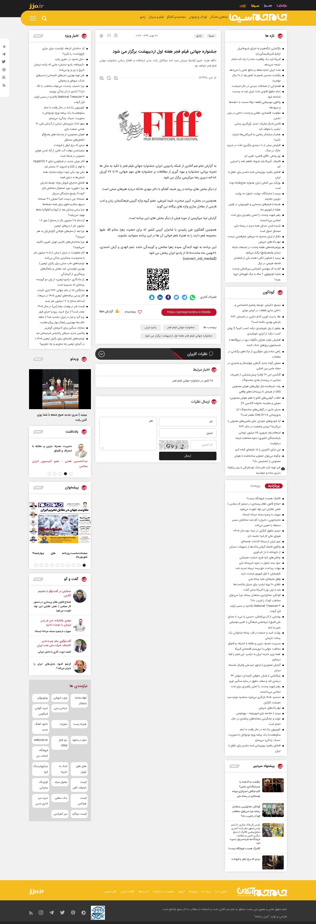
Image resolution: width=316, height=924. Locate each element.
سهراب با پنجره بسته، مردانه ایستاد (53, 631)
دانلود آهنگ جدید (41, 727)
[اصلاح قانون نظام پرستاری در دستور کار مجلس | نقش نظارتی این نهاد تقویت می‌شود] (80, 601)
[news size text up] (102, 78)
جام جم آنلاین (194, 166)
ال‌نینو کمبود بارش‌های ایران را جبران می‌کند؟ (52, 666)
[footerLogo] (262, 892)
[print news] (101, 36)
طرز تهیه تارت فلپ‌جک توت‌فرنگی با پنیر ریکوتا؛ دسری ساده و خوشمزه (254, 470)
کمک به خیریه (63, 769)
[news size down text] (116, 78)
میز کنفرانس (60, 814)
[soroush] (152, 297)
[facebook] (168, 297)
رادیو (199, 36)
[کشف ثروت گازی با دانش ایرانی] (80, 646)
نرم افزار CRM (63, 743)
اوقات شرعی (127, 891)
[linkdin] (160, 297)
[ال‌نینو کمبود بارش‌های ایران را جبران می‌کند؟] (80, 666)
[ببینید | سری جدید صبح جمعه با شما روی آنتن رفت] (60, 389)
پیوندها (193, 891)
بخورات (63, 724)
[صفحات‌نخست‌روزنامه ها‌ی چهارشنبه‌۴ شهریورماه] (60, 522)
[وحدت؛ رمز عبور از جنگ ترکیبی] (60, 451)
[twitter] (4, 63)
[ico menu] (34, 18)
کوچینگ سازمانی (43, 785)
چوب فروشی (60, 698)
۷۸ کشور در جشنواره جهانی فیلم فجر (192, 380)
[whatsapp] (192, 297)
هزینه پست (79, 724)
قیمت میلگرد (79, 814)
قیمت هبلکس (82, 801)
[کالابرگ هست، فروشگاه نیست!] (272, 837)
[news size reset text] (109, 78)
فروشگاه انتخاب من (42, 753)
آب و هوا (143, 891)
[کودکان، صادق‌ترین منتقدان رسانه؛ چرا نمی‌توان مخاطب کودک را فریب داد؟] (272, 810)
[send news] (109, 36)
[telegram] (4, 55)
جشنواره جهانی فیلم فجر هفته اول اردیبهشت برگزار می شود (178, 335)
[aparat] (4, 71)
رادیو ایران (150, 327)
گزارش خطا (106, 311)
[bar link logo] (36, 7)
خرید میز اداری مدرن (41, 801)
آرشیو (181, 891)
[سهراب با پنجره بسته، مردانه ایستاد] (80, 625)
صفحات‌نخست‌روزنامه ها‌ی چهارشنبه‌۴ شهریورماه (59, 555)
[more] (234, 766)
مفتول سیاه (61, 782)
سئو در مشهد (79, 740)
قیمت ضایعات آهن (79, 785)
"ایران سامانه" (262, 916)
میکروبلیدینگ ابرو (41, 769)
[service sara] (268, 6)
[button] (71, 473)
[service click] (243, 6)
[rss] (4, 86)
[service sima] (255, 6)
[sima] (258, 18)
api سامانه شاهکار (80, 701)
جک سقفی (61, 798)
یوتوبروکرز (42, 698)
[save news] (116, 36)
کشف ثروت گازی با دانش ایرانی (54, 652)
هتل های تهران (81, 769)
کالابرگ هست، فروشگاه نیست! (244, 848)
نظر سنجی (110, 891)
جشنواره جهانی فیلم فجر (181, 327)
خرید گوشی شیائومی (41, 711)
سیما (211, 36)
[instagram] (4, 47)
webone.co (41, 740)
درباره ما (206, 891)
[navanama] (282, 6)
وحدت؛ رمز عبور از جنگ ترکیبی (33, 446)
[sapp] (4, 78)
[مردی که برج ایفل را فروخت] (272, 862)
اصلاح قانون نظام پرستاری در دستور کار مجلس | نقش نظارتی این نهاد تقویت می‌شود (52, 606)
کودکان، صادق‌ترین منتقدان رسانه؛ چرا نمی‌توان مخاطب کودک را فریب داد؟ (246, 811)
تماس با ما (221, 891)
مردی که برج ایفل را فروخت (246, 859)
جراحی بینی (60, 708)
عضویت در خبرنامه (163, 891)
